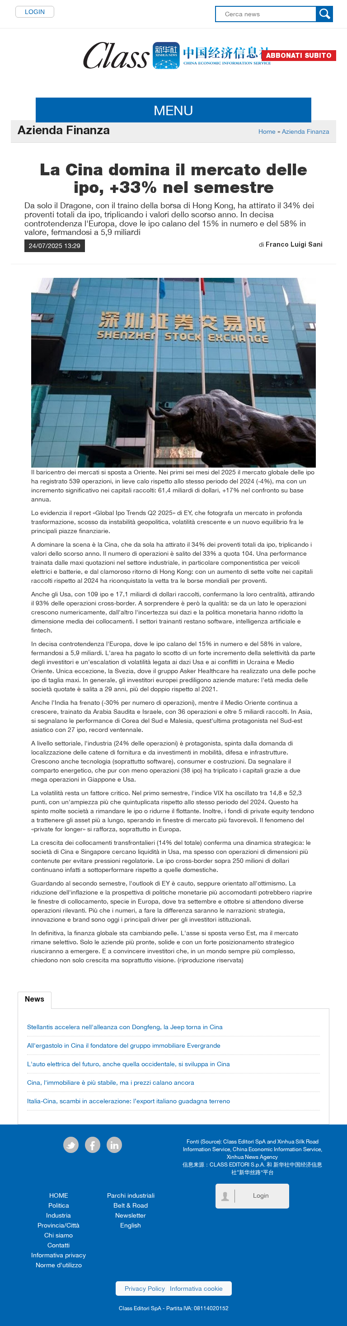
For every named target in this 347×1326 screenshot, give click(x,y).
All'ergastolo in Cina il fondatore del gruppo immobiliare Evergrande (123, 1045)
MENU (173, 110)
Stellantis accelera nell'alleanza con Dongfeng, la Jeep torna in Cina (125, 1027)
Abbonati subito (299, 55)
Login (35, 11)
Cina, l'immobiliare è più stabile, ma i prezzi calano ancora (110, 1082)
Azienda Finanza (305, 131)
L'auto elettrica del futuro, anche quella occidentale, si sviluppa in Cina (128, 1064)
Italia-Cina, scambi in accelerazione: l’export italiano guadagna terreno (128, 1101)
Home (267, 131)
